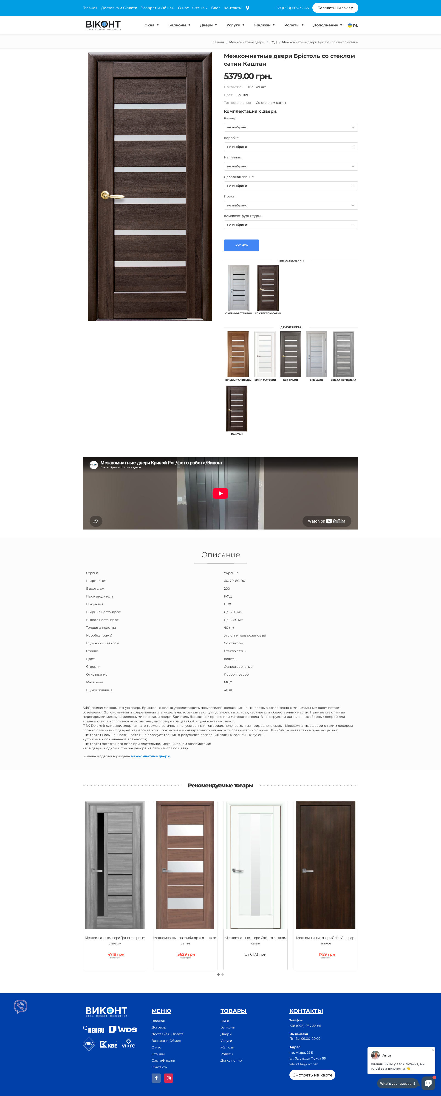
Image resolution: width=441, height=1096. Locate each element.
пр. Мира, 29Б (301, 1053)
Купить (241, 245)
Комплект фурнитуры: (242, 216)
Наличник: (233, 157)
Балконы (177, 25)
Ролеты (292, 25)
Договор (159, 1027)
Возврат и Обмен (157, 8)
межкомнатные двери (150, 756)
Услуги (233, 25)
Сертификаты (163, 1060)
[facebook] (156, 1078)
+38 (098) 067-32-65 (292, 8)
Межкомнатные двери (246, 42)
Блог (215, 8)
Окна (150, 25)
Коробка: (231, 138)
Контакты (233, 8)
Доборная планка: (239, 177)
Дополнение (326, 25)
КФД (273, 42)
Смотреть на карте (312, 1075)
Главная (90, 8)
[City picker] (247, 8)
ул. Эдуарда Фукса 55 (307, 1058)
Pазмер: (230, 118)
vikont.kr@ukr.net (303, 1064)
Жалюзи (263, 25)
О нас (183, 8)
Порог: (229, 196)
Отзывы (200, 8)
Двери (207, 25)
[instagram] (168, 1078)
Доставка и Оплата (119, 8)
